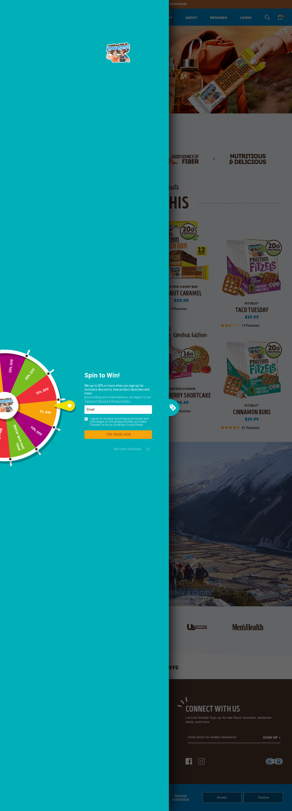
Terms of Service (96, 401)
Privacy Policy (120, 401)
